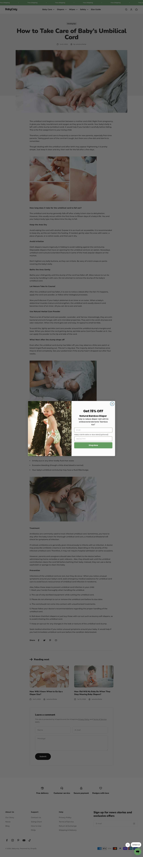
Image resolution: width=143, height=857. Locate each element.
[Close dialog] (112, 404)
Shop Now (93, 445)
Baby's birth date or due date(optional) (91, 434)
